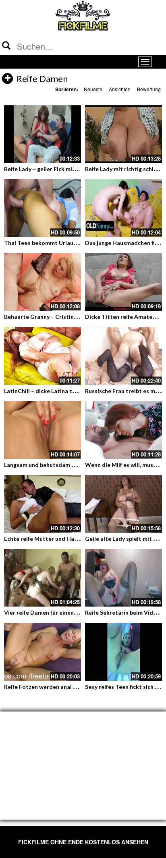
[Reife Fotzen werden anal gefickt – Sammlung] (42, 651)
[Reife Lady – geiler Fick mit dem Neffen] (42, 134)
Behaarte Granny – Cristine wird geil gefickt (62, 316)
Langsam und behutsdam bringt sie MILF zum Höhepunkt (79, 464)
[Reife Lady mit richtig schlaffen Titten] (123, 134)
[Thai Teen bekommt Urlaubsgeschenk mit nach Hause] (42, 208)
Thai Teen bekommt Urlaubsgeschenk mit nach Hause (75, 242)
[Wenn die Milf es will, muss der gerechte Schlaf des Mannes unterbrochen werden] (123, 430)
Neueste (93, 89)
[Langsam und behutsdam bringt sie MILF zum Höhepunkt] (42, 430)
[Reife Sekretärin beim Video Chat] (123, 578)
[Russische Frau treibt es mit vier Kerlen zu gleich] (123, 356)
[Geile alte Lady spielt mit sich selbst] (123, 504)
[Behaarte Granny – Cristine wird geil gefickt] (42, 282)
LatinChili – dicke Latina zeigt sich (49, 390)
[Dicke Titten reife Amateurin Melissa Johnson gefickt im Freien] (123, 282)
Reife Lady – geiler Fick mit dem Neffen (55, 168)
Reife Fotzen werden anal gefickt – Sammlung (64, 686)
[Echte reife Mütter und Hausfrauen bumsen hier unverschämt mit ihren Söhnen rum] (42, 504)
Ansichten (120, 89)
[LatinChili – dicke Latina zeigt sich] (42, 356)
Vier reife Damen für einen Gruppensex (55, 612)
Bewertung (149, 89)
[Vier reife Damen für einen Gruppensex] (42, 578)
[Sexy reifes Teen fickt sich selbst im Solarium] (123, 651)
